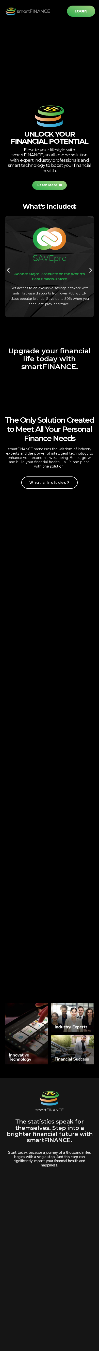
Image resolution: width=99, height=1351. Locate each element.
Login (81, 11)
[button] (8, 270)
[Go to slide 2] (40, 334)
